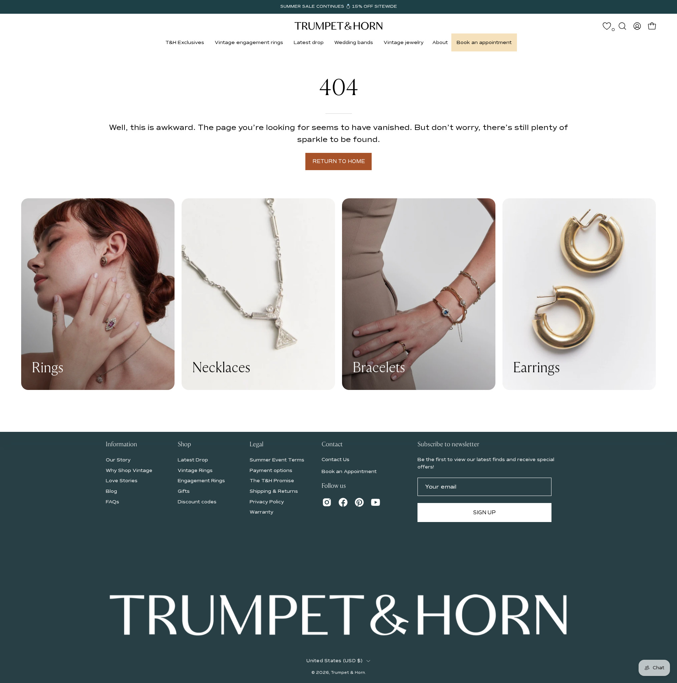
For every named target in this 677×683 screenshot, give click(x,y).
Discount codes (197, 501)
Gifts (184, 491)
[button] (184, 42)
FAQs (112, 501)
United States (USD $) (334, 661)
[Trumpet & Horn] (338, 26)
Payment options (271, 470)
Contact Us (335, 459)
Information (121, 444)
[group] (338, 6)
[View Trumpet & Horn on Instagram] (327, 502)
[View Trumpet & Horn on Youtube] (375, 502)
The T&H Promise (272, 481)
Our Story (118, 460)
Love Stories (122, 481)
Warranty (261, 512)
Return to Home (338, 161)
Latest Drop (193, 460)
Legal (256, 444)
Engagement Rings (201, 481)
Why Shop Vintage (129, 470)
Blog (111, 491)
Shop (184, 444)
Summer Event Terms (277, 460)
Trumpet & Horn (348, 672)
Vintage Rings (195, 470)
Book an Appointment (349, 471)
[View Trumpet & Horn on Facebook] (343, 502)
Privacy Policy (267, 501)
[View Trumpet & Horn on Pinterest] (359, 502)
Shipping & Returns (274, 491)
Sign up (484, 512)
